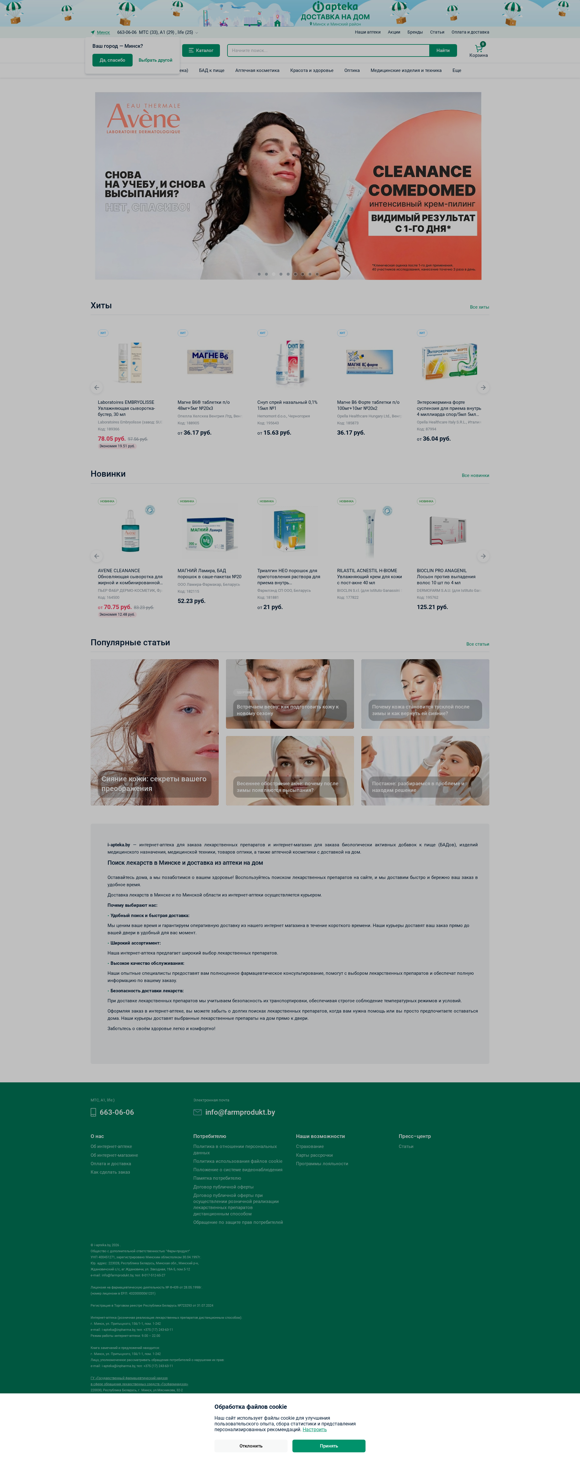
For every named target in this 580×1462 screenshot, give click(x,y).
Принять (329, 1446)
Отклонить (251, 1446)
